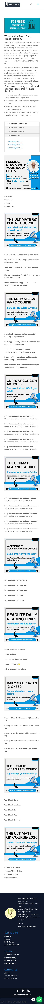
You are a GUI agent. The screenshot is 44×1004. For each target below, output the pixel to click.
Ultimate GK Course (12, 867)
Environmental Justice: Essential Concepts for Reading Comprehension (21, 366)
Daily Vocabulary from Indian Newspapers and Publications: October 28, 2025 (21, 514)
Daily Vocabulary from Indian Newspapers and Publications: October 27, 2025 (21, 522)
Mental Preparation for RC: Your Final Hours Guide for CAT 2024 (22, 276)
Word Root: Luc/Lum (12, 805)
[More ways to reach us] (33, 999)
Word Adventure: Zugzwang (15, 580)
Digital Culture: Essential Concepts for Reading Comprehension (20, 335)
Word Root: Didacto (12, 820)
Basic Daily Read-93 (15, 148)
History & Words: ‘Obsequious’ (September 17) (21, 719)
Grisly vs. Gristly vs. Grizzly (15, 669)
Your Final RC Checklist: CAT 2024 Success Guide (21, 268)
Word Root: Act (10, 815)
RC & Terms (9, 942)
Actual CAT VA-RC (11, 945)
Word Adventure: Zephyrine (15, 590)
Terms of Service (11, 955)
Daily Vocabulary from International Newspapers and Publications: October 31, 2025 (21, 417)
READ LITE (8, 200)
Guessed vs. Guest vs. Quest (16, 659)
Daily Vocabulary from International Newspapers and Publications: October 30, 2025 (21, 425)
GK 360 (7, 203)
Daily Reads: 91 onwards (17, 124)
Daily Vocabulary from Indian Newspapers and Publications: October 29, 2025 (21, 530)
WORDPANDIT (9, 206)
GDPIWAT (8, 196)
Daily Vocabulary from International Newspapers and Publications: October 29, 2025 (21, 448)
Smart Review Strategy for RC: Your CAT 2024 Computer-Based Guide (20, 284)
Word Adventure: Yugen (14, 600)
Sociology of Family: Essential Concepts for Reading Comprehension (21, 343)
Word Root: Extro (11, 800)
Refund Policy (10, 960)
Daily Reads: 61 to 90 (16, 128)
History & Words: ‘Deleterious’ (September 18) (21, 726)
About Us (8, 936)
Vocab (7, 939)
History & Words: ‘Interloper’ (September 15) (20, 749)
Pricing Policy (10, 963)
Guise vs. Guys (10, 654)
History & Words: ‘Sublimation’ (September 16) (21, 742)
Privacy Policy (10, 957)
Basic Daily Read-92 (15, 144)
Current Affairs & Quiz (13, 871)
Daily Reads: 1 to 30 (15, 135)
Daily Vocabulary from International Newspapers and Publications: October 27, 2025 (21, 440)
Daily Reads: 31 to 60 (16, 132)
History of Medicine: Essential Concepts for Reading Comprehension (20, 358)
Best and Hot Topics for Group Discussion (21, 255)
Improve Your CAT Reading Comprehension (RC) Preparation (21, 261)
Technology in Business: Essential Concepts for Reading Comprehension (19, 350)
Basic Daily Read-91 (15, 141)
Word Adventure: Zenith (14, 595)
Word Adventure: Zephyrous (15, 585)
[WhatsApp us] (39, 999)
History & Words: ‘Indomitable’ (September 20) (21, 734)
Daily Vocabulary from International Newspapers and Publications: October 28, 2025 (21, 432)
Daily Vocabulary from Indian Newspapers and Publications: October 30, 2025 (21, 507)
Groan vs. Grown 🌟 (12, 664)
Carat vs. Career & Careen (14, 649)
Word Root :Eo (10, 810)
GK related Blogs (11, 874)
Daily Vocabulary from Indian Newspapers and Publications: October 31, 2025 (21, 499)
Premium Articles (11, 878)
